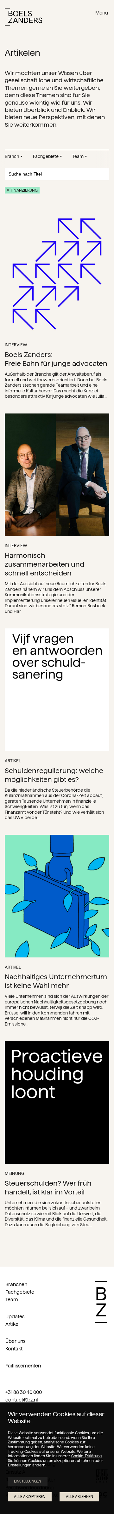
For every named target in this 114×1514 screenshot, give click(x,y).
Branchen (16, 1284)
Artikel (12, 1324)
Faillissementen (23, 1365)
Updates (14, 1316)
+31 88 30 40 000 (23, 1392)
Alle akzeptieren (29, 1497)
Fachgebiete (19, 1292)
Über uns (15, 1341)
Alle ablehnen (79, 1497)
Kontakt (13, 1348)
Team (11, 1299)
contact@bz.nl (21, 1399)
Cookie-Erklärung (86, 1456)
